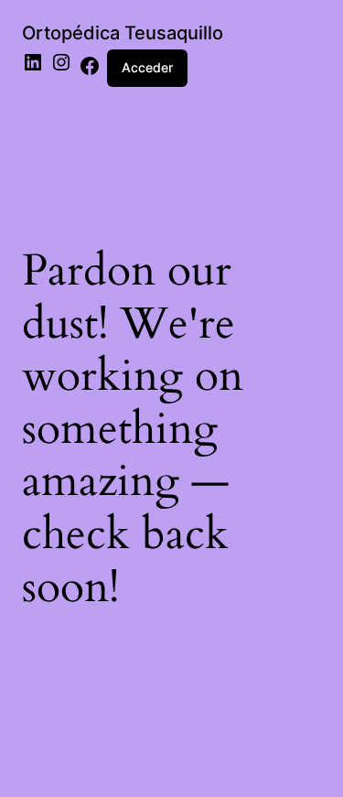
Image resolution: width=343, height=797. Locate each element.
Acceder (147, 67)
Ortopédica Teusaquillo (122, 33)
